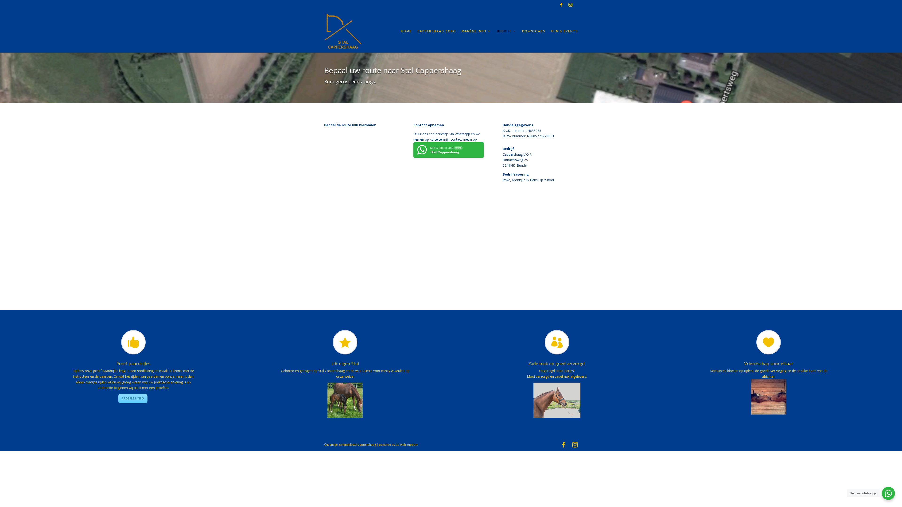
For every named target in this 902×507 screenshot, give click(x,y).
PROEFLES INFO (133, 398)
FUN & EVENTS (564, 31)
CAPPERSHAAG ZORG (436, 31)
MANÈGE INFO (474, 31)
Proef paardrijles (133, 363)
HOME (406, 31)
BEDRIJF (504, 31)
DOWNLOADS (533, 31)
